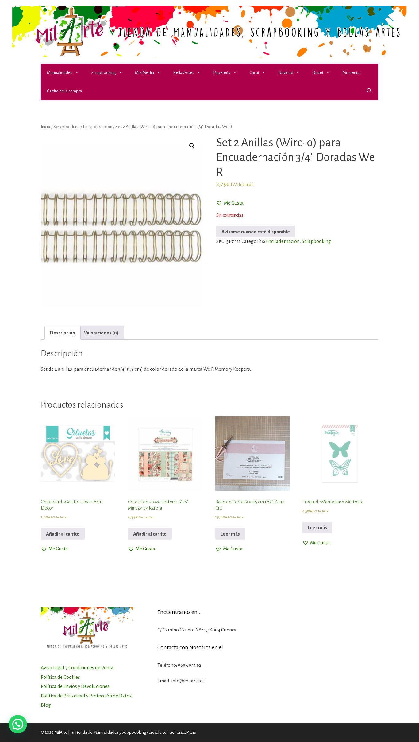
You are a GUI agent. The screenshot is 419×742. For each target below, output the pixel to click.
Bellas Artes (183, 72)
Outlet (317, 72)
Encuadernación (97, 126)
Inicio (45, 126)
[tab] (62, 333)
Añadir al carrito (62, 534)
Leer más (230, 534)
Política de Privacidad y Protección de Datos (86, 695)
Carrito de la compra (64, 91)
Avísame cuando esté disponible (255, 231)
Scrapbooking (103, 72)
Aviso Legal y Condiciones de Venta (77, 667)
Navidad (285, 72)
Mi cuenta (350, 72)
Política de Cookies (60, 677)
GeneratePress (182, 732)
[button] (78, 73)
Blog (46, 705)
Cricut (254, 72)
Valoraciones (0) (101, 332)
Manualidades (59, 72)
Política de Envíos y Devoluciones (75, 686)
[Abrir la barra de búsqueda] (369, 91)
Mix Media (144, 72)
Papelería (221, 72)
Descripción (62, 332)
